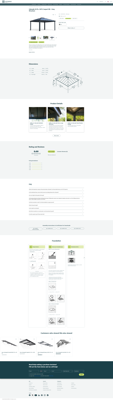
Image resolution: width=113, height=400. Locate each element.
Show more (56, 135)
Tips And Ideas (31, 388)
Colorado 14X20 (78, 228)
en (110, 1)
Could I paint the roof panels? (34, 208)
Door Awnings (55, 4)
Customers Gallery (32, 386)
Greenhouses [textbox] (77, 371)
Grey (61, 24)
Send (81, 374)
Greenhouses (34, 4)
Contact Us (101, 1)
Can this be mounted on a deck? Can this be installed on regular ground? (41, 202)
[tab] (61, 16)
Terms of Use (45, 384)
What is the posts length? (33, 205)
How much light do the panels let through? (36, 195)
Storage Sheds (44, 4)
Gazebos (39, 4)
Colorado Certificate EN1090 (35, 229)
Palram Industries (46, 388)
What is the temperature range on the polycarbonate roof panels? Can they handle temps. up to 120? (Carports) (48, 189)
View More (30, 49)
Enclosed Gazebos (66, 4)
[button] (30, 38)
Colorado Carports (38, 6)
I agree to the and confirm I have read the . (41, 375)
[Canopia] (7, 1)
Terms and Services (37, 375)
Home (30, 6)
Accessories (79, 4)
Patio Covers (50, 4)
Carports (60, 4)
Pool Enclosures (73, 4)
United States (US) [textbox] (66, 371)
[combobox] (41, 371)
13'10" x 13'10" (62, 18)
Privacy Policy (51, 375)
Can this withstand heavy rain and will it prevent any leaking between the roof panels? (44, 192)
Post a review (51, 151)
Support (30, 384)
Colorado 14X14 (50, 228)
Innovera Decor (45, 386)
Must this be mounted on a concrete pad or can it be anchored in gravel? (41, 211)
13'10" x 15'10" (68, 18)
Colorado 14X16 (64, 228)
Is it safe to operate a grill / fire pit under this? (36, 214)
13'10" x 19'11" (75, 18)
